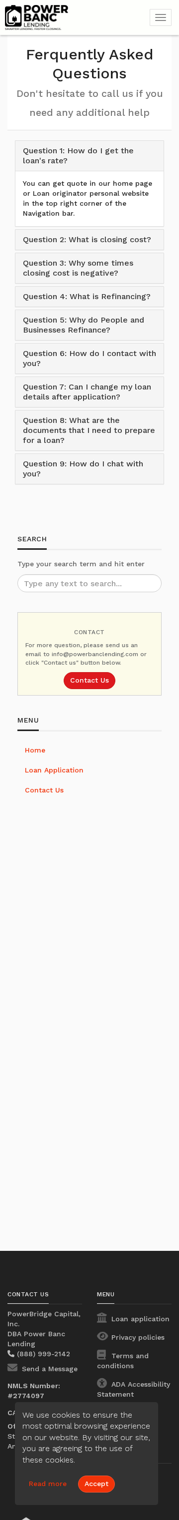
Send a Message (48, 1369)
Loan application (139, 1319)
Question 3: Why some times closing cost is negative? (78, 268)
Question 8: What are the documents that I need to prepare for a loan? (89, 430)
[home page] (67, 17)
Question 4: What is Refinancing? (87, 296)
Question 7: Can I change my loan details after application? (87, 391)
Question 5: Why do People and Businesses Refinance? (83, 325)
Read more (48, 1484)
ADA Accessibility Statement (133, 1389)
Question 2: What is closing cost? (87, 239)
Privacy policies (137, 1337)
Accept (96, 1484)
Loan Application (54, 770)
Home (35, 750)
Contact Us (89, 680)
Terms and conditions (123, 1361)
